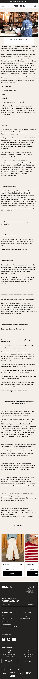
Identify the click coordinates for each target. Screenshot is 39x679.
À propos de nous (25, 618)
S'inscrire (31, 604)
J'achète (12, 573)
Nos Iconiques (24, 616)
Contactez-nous (6, 624)
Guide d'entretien (7, 618)
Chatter (28, 661)
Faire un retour (6, 621)
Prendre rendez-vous (9, 661)
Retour (20, 525)
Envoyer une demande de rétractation (9, 628)
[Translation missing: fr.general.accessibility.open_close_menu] (3, 6)
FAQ (3, 616)
